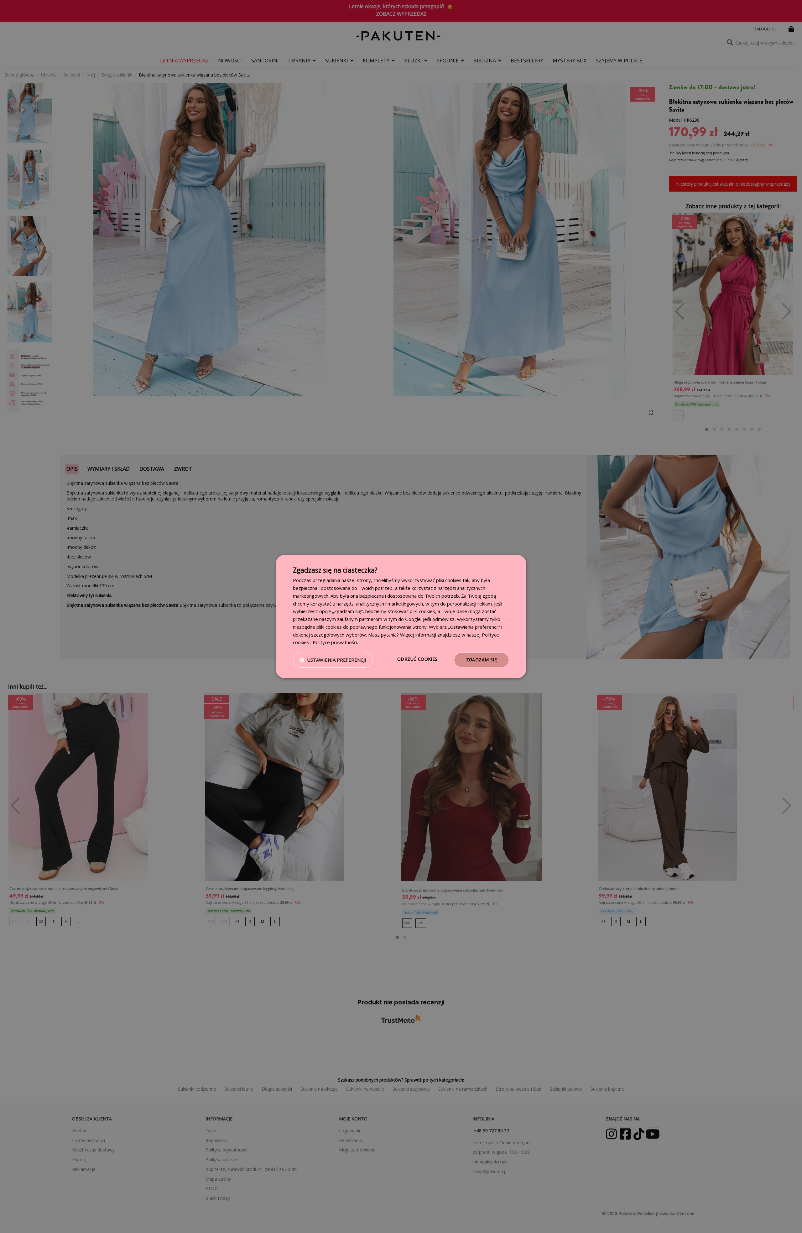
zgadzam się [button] (481, 660)
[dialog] (401, 616)
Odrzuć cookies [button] (417, 659)
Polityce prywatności (335, 642)
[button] (333, 660)
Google (413, 619)
